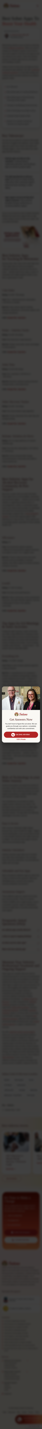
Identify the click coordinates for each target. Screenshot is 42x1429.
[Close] (37, 690)
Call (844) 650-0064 (22, 735)
